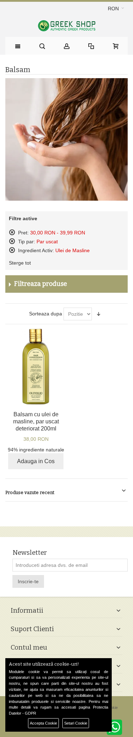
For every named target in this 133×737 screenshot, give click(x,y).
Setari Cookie (75, 723)
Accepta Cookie (43, 723)
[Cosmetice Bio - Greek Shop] (66, 25)
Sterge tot (20, 263)
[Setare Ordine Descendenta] (98, 314)
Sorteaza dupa (45, 313)
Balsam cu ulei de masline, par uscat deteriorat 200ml (36, 421)
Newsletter (29, 552)
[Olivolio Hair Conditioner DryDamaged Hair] (35, 366)
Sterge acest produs (12, 232)
